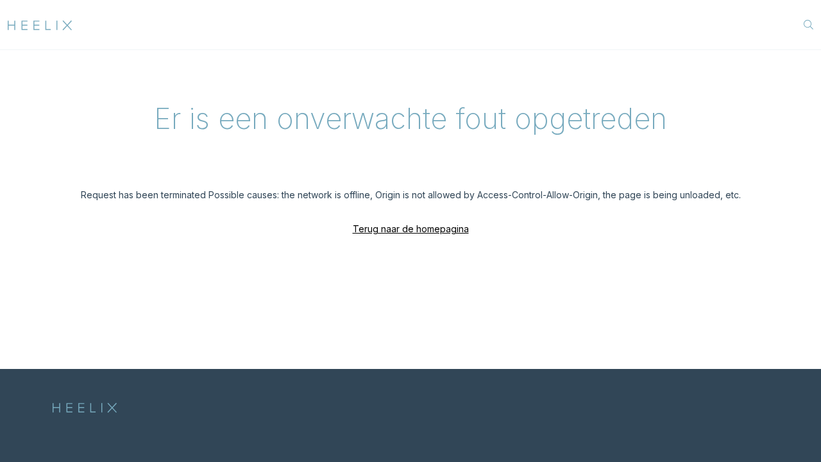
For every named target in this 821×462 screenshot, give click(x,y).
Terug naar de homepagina (411, 228)
